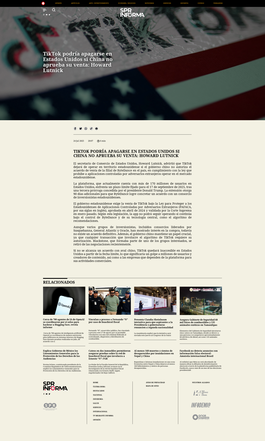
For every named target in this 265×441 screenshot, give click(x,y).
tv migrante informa (103, 415)
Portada (188, 3)
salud (96, 403)
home (95, 382)
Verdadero (151, 3)
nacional (97, 395)
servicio (97, 407)
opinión (96, 420)
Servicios (100, 3)
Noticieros (82, 3)
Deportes (117, 3)
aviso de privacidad (155, 382)
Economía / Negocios (59, 3)
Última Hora (170, 3)
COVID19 (134, 3)
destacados (98, 391)
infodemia (98, 399)
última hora (99, 386)
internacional (100, 411)
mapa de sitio (152, 386)
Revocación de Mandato (212, 3)
